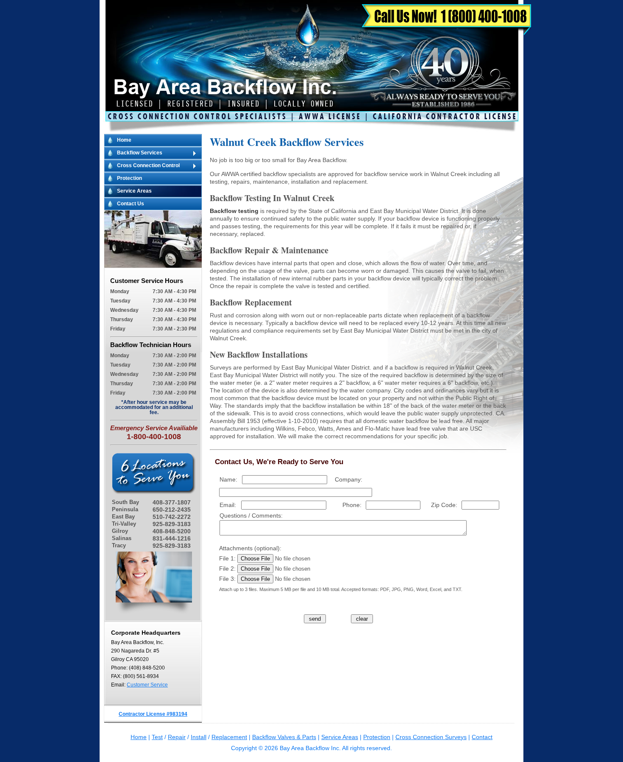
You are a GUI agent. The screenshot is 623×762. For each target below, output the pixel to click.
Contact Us (130, 204)
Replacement (229, 737)
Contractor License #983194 (153, 714)
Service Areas (134, 191)
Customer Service (147, 685)
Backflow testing (234, 210)
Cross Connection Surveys (431, 737)
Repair (177, 737)
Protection (129, 178)
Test (157, 737)
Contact (482, 737)
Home (124, 140)
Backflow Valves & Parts (284, 737)
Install (198, 737)
